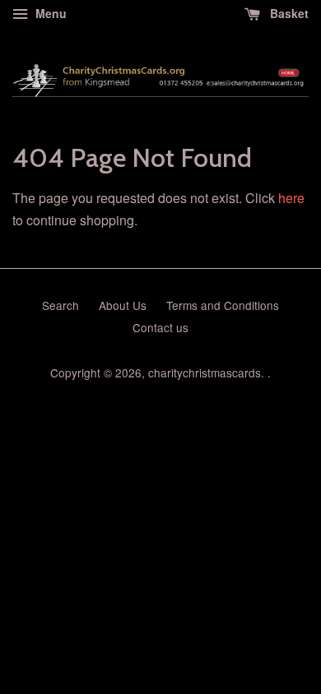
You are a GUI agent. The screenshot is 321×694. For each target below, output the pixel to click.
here (291, 197)
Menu (49, 13)
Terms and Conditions (222, 305)
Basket (288, 13)
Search (60, 305)
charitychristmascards (204, 372)
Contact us (160, 327)
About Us (123, 305)
